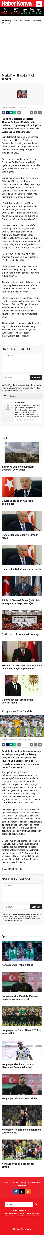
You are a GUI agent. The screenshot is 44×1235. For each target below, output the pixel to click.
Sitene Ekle (22, 1185)
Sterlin (39, 9)
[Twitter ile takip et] (22, 1191)
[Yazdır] (19, 112)
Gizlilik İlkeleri (35, 1183)
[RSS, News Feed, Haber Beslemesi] (28, 1191)
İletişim (24, 1183)
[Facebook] (3, 112)
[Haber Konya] (17, 3)
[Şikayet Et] (40, 419)
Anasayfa (9, 21)
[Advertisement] (22, 50)
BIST (16, 9)
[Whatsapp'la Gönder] (14, 112)
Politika (19, 21)
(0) (27, 420)
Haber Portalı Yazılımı (24, 1229)
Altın (6, 9)
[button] (31, 112)
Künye (15, 1183)
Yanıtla (19, 420)
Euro (32, 9)
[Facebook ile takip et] (16, 1191)
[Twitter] (7, 112)
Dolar (24, 9)
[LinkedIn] (11, 112)
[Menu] (39, 4)
